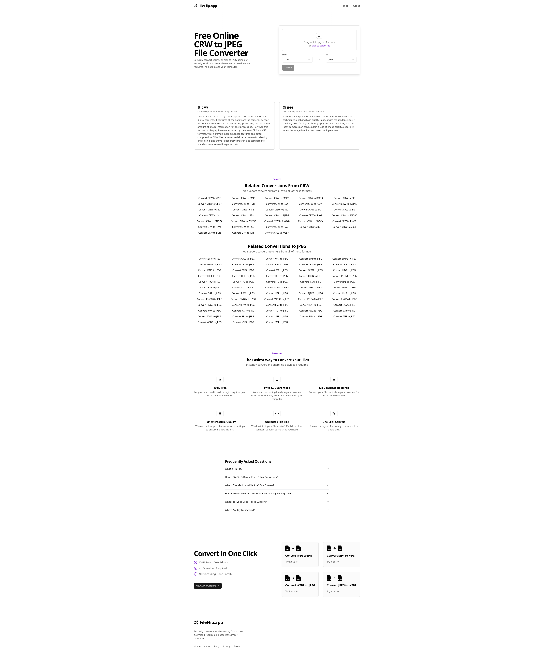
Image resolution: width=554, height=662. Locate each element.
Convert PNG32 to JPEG (277, 299)
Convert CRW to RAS (277, 227)
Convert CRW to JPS (344, 209)
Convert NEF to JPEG (311, 287)
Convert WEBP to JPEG (210, 322)
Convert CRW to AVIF (209, 198)
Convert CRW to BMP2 (277, 198)
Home (197, 646)
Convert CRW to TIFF (243, 232)
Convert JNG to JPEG (209, 281)
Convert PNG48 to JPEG (310, 299)
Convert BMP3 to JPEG (210, 264)
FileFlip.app (211, 622)
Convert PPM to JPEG (243, 304)
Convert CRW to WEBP (277, 232)
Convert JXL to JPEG (344, 281)
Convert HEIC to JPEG (209, 276)
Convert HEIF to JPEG (243, 276)
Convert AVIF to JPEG (277, 258)
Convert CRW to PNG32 (243, 221)
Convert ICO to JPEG (277, 276)
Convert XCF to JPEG (277, 322)
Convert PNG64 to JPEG (344, 299)
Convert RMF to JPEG (277, 310)
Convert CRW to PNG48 (277, 221)
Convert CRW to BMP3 (311, 198)
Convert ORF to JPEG (210, 293)
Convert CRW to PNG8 (344, 221)
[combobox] (297, 60)
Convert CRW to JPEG (277, 209)
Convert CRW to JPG (310, 209)
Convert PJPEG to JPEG (311, 293)
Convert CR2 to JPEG (243, 264)
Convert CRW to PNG (310, 215)
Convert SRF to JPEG (277, 316)
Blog (345, 5)
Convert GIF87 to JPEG (311, 270)
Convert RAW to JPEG (209, 310)
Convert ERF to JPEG (243, 270)
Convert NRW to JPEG (344, 287)
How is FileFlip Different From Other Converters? (251, 477)
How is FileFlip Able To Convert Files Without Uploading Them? (259, 493)
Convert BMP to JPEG (310, 258)
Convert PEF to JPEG (277, 293)
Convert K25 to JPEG (209, 287)
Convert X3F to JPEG (243, 322)
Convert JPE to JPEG (243, 281)
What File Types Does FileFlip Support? (246, 501)
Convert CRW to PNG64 (310, 221)
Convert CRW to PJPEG (277, 215)
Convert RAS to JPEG (344, 304)
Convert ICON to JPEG (310, 276)
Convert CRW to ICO (277, 203)
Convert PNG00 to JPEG (209, 299)
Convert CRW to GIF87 (210, 203)
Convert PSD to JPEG (277, 304)
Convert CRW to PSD (243, 227)
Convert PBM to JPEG (243, 293)
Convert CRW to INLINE (344, 203)
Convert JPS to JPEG (310, 281)
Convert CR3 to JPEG (277, 264)
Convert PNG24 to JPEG (243, 299)
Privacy (226, 646)
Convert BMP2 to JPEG (344, 258)
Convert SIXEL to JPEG (209, 316)
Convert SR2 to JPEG (243, 316)
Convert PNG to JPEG (344, 293)
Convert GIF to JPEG (277, 270)
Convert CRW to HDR (243, 203)
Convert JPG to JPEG (277, 281)
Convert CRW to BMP (243, 198)
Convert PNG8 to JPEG (210, 304)
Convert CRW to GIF (344, 198)
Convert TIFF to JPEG (344, 316)
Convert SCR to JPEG (344, 310)
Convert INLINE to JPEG (344, 276)
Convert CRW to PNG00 (344, 215)
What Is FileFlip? (233, 468)
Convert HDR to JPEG (344, 270)
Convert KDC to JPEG (243, 287)
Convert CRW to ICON (310, 203)
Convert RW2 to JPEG (310, 310)
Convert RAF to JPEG (311, 304)
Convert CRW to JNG (209, 209)
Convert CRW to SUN (209, 232)
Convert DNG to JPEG (209, 270)
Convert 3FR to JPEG (209, 258)
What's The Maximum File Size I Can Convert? (249, 485)
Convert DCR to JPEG (344, 264)
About (356, 5)
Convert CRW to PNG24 (209, 221)
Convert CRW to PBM (243, 215)
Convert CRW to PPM (209, 227)
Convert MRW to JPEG (277, 287)
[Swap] (319, 60)
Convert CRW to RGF (311, 227)
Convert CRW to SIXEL (344, 227)
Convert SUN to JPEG (311, 316)
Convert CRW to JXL (209, 215)
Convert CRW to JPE (243, 209)
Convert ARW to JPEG (243, 258)
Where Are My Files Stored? (240, 510)
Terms (237, 646)
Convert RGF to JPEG (243, 310)
